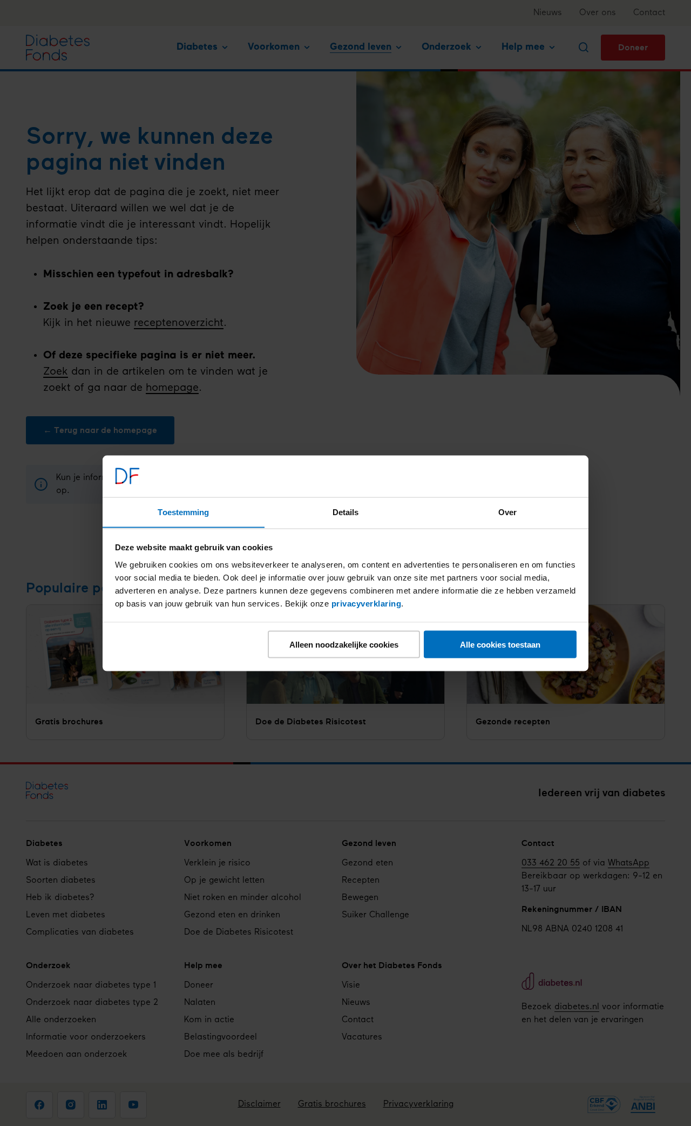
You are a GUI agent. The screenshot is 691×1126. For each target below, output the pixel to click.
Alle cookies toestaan (500, 644)
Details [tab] (346, 511)
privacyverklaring (366, 603)
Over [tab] (507, 511)
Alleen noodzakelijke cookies (343, 644)
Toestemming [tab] (183, 511)
